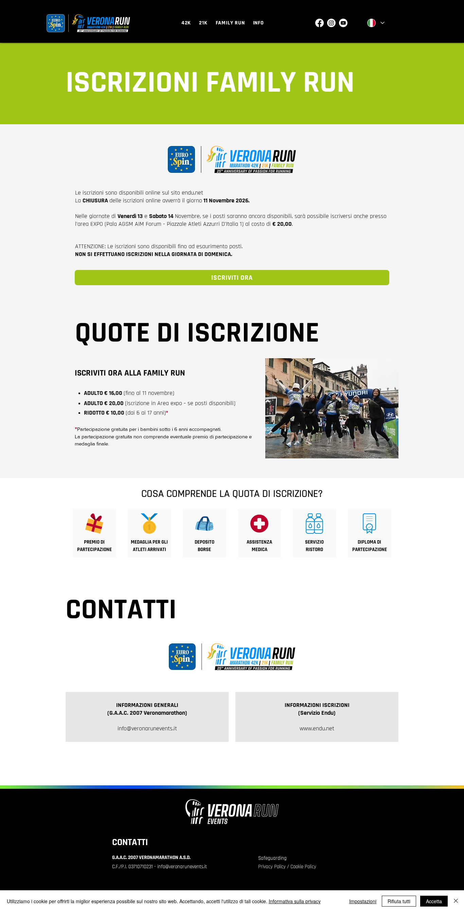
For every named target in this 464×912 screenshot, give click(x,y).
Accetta (434, 901)
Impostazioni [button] (362, 901)
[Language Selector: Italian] (375, 23)
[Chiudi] (456, 901)
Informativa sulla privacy (295, 901)
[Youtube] (343, 23)
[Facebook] (319, 23)
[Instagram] (331, 23)
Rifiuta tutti (399, 901)
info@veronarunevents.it (147, 728)
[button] (186, 23)
